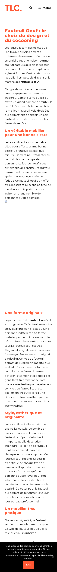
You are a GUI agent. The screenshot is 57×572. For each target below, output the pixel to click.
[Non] (53, 556)
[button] (30, 8)
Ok (28, 565)
